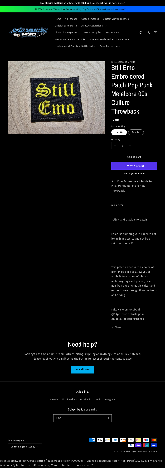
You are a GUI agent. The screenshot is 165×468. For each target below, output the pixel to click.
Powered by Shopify (148, 451)
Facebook (85, 399)
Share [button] (118, 327)
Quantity (115, 139)
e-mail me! (82, 369)
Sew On (136, 132)
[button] (93, 25)
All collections (69, 399)
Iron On (119, 132)
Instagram (109, 399)
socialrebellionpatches (130, 451)
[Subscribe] (108, 418)
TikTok (97, 399)
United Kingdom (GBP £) (23, 447)
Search (54, 399)
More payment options (134, 174)
